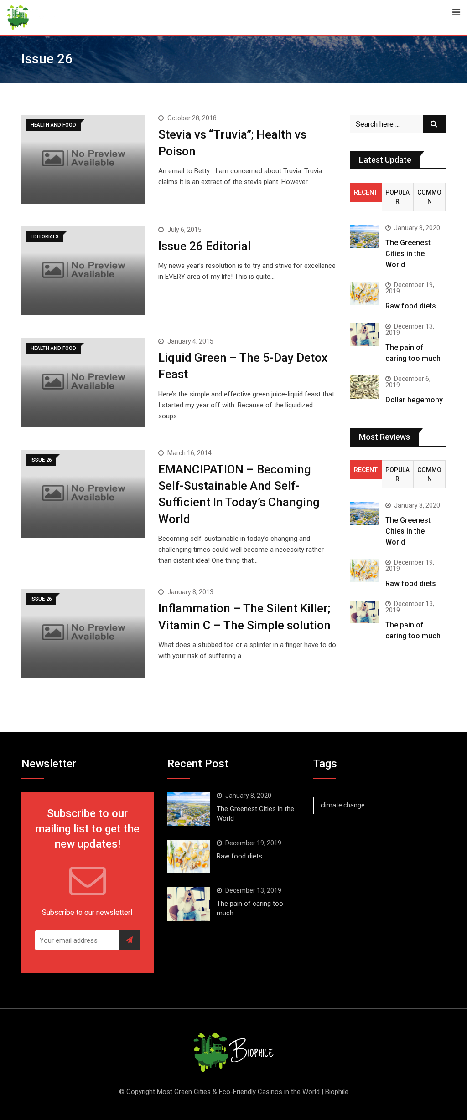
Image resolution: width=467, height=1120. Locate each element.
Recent (366, 192)
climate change (343, 805)
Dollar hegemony (414, 400)
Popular (397, 197)
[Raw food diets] (364, 293)
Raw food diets (410, 306)
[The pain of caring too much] (364, 334)
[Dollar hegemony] (364, 386)
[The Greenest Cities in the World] (364, 236)
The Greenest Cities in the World (408, 253)
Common (429, 197)
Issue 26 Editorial (204, 246)
